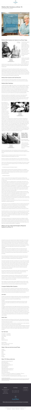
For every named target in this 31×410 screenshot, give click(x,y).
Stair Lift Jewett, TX (5, 367)
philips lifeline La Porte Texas (5, 380)
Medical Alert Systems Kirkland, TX (7, 361)
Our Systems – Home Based (6, 333)
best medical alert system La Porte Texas (19, 378)
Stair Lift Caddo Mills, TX (5, 363)
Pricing (3, 337)
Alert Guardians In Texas (15, 1)
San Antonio (3, 350)
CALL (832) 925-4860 (10, 25)
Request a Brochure (5, 339)
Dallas (3, 351)
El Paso (3, 355)
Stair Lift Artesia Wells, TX (6, 372)
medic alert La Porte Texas (6, 379)
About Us (3, 338)
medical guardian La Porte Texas (24, 379)
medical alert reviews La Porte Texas (15, 379)
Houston (3, 349)
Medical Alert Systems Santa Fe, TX (7, 364)
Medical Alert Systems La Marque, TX (7, 368)
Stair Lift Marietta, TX (5, 366)
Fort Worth (3, 354)
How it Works (4, 336)
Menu (15, 3)
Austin (3, 352)
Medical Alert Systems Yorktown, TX (7, 369)
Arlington (3, 356)
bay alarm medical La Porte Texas (9, 378)
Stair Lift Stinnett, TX (5, 362)
